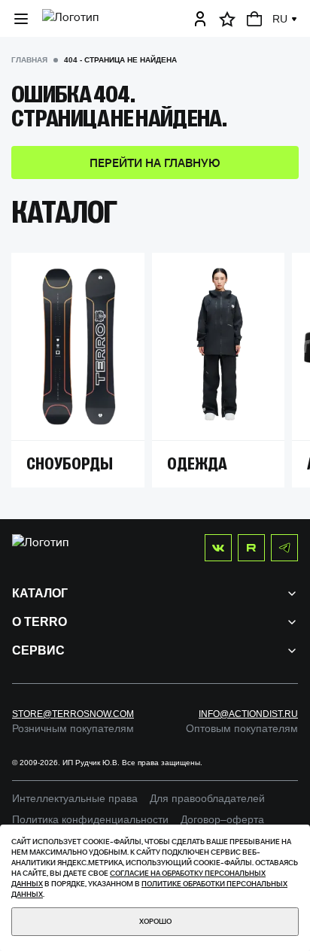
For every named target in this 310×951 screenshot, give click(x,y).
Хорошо (155, 921)
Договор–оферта (222, 819)
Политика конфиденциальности (90, 819)
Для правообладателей (207, 798)
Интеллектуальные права (75, 798)
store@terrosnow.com (73, 714)
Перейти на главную (155, 162)
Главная (29, 60)
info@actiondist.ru (248, 714)
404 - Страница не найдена (120, 60)
